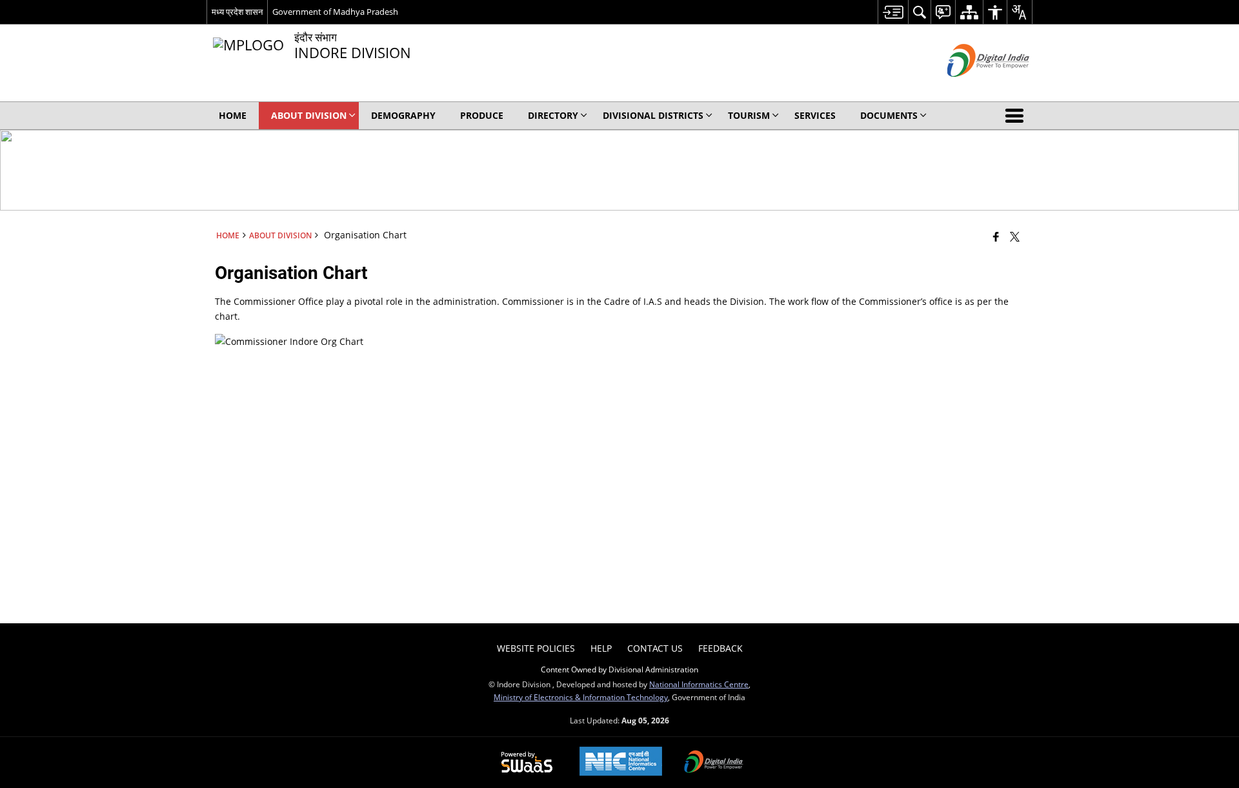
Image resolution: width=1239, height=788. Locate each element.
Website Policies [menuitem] (536, 648)
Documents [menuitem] (889, 115)
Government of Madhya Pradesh (335, 11)
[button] (1017, 115)
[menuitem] (893, 12)
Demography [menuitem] (403, 115)
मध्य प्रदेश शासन (237, 11)
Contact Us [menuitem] (655, 648)
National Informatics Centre (699, 684)
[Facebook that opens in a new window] (996, 236)
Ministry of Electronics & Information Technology (581, 697)
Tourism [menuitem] (749, 115)
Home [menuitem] (233, 115)
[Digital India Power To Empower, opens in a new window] (713, 763)
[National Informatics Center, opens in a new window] (621, 762)
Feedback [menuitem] (720, 648)
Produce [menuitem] (481, 115)
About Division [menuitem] (309, 115)
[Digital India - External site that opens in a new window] (972, 87)
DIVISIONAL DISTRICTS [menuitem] (653, 115)
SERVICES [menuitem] (815, 115)
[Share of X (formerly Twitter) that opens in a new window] (1015, 236)
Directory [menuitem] (553, 115)
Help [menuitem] (601, 648)
